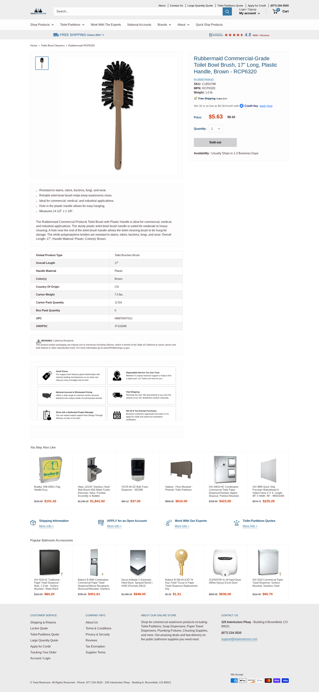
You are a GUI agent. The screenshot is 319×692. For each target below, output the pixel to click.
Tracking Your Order (43, 652)
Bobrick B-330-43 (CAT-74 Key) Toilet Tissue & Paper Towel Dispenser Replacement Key (181, 584)
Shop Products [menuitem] (40, 24)
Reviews (91, 640)
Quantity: (200, 128)
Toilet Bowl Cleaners (53, 45)
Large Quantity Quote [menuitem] (200, 5)
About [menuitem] (162, 5)
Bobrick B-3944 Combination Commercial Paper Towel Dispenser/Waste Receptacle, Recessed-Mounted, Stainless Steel (94, 584)
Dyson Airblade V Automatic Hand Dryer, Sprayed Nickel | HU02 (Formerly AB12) (136, 582)
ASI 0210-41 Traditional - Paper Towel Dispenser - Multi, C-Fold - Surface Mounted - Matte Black (47, 584)
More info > (46, 526)
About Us (92, 622)
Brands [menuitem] (162, 24)
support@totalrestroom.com (239, 639)
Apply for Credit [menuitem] (257, 5)
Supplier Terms (95, 652)
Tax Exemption (95, 646)
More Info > (114, 526)
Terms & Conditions (98, 628)
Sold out (215, 142)
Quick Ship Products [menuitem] (209, 24)
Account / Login (40, 658)
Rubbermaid (204, 79)
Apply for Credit (40, 646)
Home (33, 45)
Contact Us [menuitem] (176, 5)
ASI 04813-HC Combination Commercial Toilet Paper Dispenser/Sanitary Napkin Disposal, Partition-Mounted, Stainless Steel (224, 491)
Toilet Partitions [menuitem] (70, 24)
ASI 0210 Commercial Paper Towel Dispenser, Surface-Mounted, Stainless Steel (268, 582)
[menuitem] (279, 5)
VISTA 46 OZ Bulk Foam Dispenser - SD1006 (134, 488)
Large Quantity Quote (44, 640)
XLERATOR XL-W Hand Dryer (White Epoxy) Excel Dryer (225, 581)
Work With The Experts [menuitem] (106, 24)
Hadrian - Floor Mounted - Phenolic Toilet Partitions (178, 488)
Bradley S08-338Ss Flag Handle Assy (47, 488)
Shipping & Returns (43, 622)
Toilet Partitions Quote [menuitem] (230, 5)
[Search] (227, 11)
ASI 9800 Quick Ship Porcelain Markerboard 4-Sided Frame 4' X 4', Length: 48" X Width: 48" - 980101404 (268, 491)
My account (248, 13)
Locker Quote (39, 628)
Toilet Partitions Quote (44, 634)
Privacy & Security (98, 634)
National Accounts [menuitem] (139, 24)
